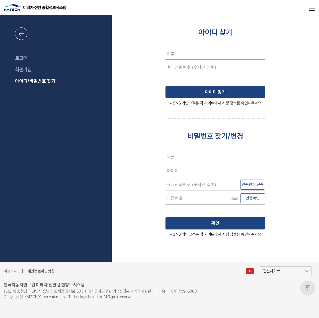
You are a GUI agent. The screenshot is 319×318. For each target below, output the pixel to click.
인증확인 (253, 198)
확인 (215, 223)
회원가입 (23, 70)
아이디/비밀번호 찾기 (35, 81)
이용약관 (10, 271)
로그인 (21, 58)
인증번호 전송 (253, 184)
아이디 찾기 (215, 92)
